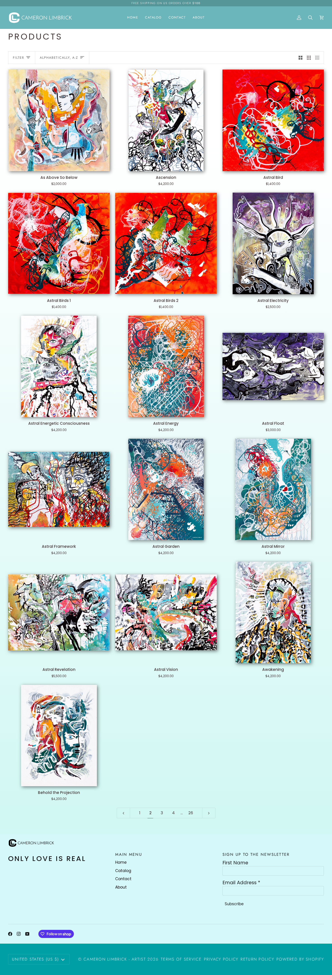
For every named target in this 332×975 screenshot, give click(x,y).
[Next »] (208, 813)
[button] (153, 17)
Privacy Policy (221, 959)
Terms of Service (181, 959)
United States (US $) (35, 959)
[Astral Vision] (166, 612)
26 (190, 813)
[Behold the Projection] (59, 735)
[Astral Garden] (166, 489)
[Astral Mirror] (273, 489)
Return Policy (257, 959)
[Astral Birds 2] (166, 243)
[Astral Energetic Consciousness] (59, 366)
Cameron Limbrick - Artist (115, 959)
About (121, 887)
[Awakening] (273, 612)
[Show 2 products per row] (300, 57)
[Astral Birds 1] (59, 243)
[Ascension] (166, 120)
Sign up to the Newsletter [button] (256, 854)
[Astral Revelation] (59, 612)
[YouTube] (27, 934)
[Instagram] (19, 934)
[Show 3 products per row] (309, 57)
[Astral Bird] (273, 120)
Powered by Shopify (300, 959)
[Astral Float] (273, 366)
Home (121, 862)
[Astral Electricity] (273, 243)
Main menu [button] (128, 854)
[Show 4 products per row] (318, 57)
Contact (123, 879)
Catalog (123, 870)
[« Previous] (123, 813)
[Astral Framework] (59, 489)
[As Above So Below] (59, 120)
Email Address (241, 882)
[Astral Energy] (166, 366)
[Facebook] (10, 934)
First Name (235, 863)
